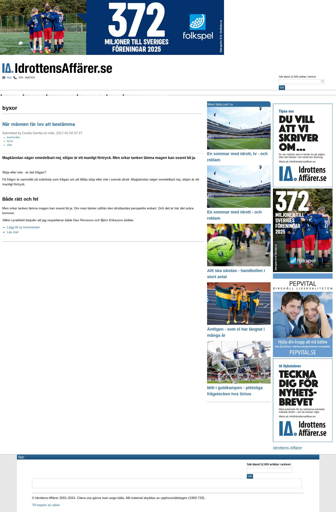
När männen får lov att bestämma (38, 124)
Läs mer (13, 232)
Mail (9, 77)
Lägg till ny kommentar (23, 227)
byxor (10, 141)
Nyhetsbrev (95, 94)
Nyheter (16, 94)
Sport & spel (65, 94)
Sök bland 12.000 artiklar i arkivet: (297, 76)
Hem (21, 457)
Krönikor (38, 94)
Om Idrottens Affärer (149, 94)
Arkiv (118, 94)
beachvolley (13, 137)
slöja (9, 144)
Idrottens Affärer (57, 68)
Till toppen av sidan (46, 505)
